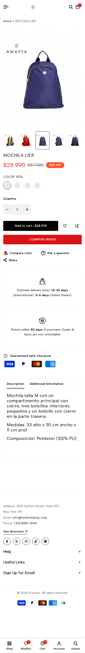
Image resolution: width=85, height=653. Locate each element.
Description (15, 384)
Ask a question (57, 253)
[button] (65, 226)
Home (7, 21)
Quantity (9, 199)
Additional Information (46, 384)
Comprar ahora (42, 239)
